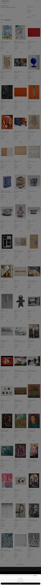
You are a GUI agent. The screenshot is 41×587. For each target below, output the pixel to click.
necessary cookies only (20, 581)
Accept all (20, 583)
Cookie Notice (35, 575)
